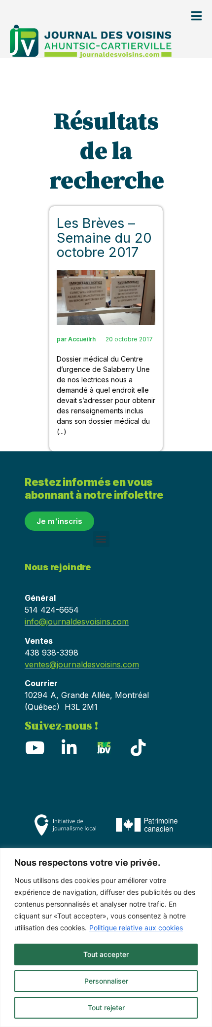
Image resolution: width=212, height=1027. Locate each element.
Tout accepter (106, 954)
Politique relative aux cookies (136, 927)
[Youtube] (34, 748)
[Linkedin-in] (69, 748)
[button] (101, 539)
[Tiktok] (138, 748)
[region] (106, 937)
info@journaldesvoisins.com (77, 621)
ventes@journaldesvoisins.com (82, 664)
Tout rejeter (106, 1007)
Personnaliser (106, 981)
